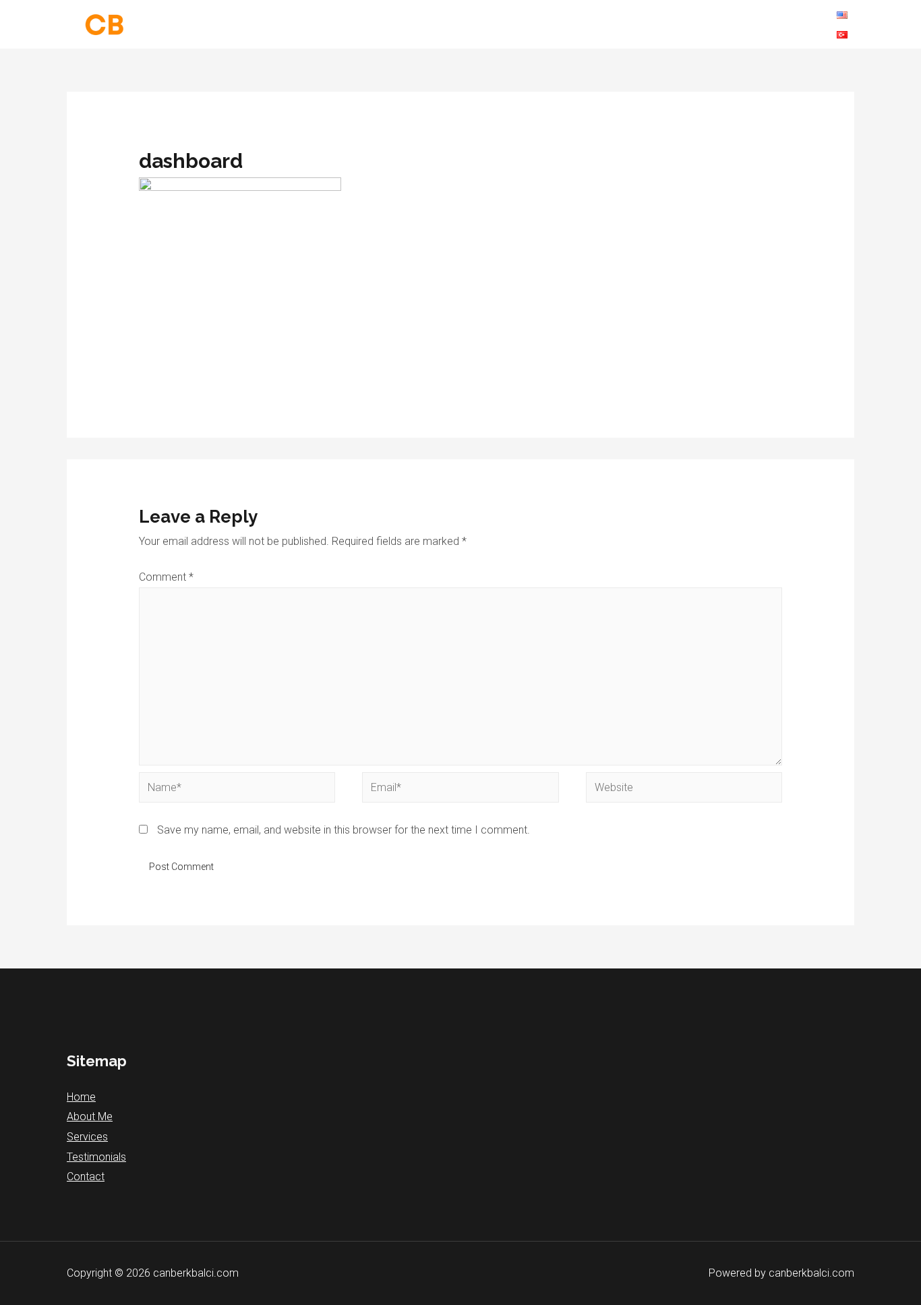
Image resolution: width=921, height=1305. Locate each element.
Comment (166, 577)
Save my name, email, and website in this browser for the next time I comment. (343, 829)
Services (87, 1136)
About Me (90, 1116)
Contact (86, 1176)
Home (81, 1097)
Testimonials (96, 1157)
